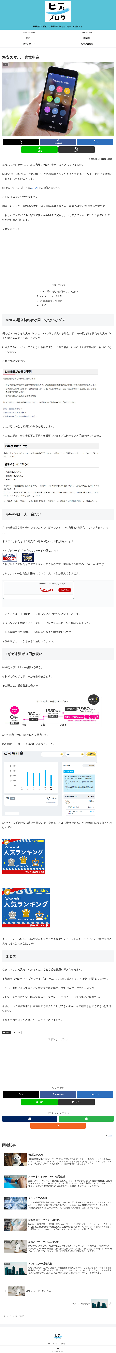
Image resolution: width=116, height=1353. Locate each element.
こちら (34, 187)
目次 (53, 285)
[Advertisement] (58, 256)
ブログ (7, 1033)
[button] (76, 149)
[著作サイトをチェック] (29, 1119)
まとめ (43, 305)
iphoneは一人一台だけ (51, 296)
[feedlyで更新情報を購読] (86, 1119)
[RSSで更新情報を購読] (58, 1126)
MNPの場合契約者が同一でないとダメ (59, 291)
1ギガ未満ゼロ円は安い (52, 300)
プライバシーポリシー (58, 1344)
